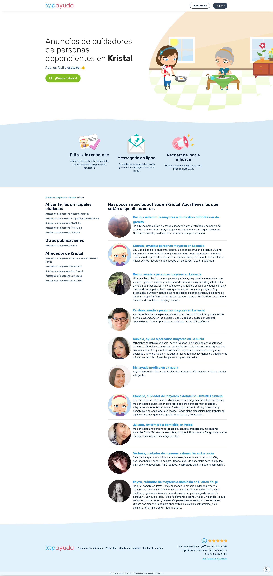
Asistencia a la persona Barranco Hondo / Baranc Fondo (72, 260)
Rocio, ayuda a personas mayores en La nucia (167, 274)
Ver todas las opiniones (215, 558)
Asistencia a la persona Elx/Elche (63, 223)
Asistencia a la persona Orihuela (63, 232)
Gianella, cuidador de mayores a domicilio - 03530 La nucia (178, 396)
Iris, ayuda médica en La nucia (155, 367)
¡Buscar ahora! (66, 78)
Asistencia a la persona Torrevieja (64, 227)
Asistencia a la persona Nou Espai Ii (64, 271)
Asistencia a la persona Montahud (63, 266)
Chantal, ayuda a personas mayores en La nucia (168, 246)
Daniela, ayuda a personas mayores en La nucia (168, 339)
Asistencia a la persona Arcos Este (64, 280)
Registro (220, 5)
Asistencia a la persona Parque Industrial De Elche (72, 218)
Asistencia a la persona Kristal (61, 245)
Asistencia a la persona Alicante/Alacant (67, 213)
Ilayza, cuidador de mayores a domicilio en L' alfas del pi (175, 482)
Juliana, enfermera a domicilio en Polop (163, 425)
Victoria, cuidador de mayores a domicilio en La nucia (173, 453)
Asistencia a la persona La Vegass (64, 275)
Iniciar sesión (200, 5)
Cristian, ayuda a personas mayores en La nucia (169, 310)
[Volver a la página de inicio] (60, 6)
